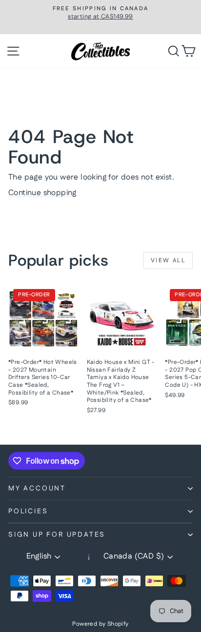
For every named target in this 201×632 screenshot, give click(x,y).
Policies (28, 511)
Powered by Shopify (100, 624)
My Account (37, 488)
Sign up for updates (56, 535)
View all (168, 260)
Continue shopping (42, 193)
